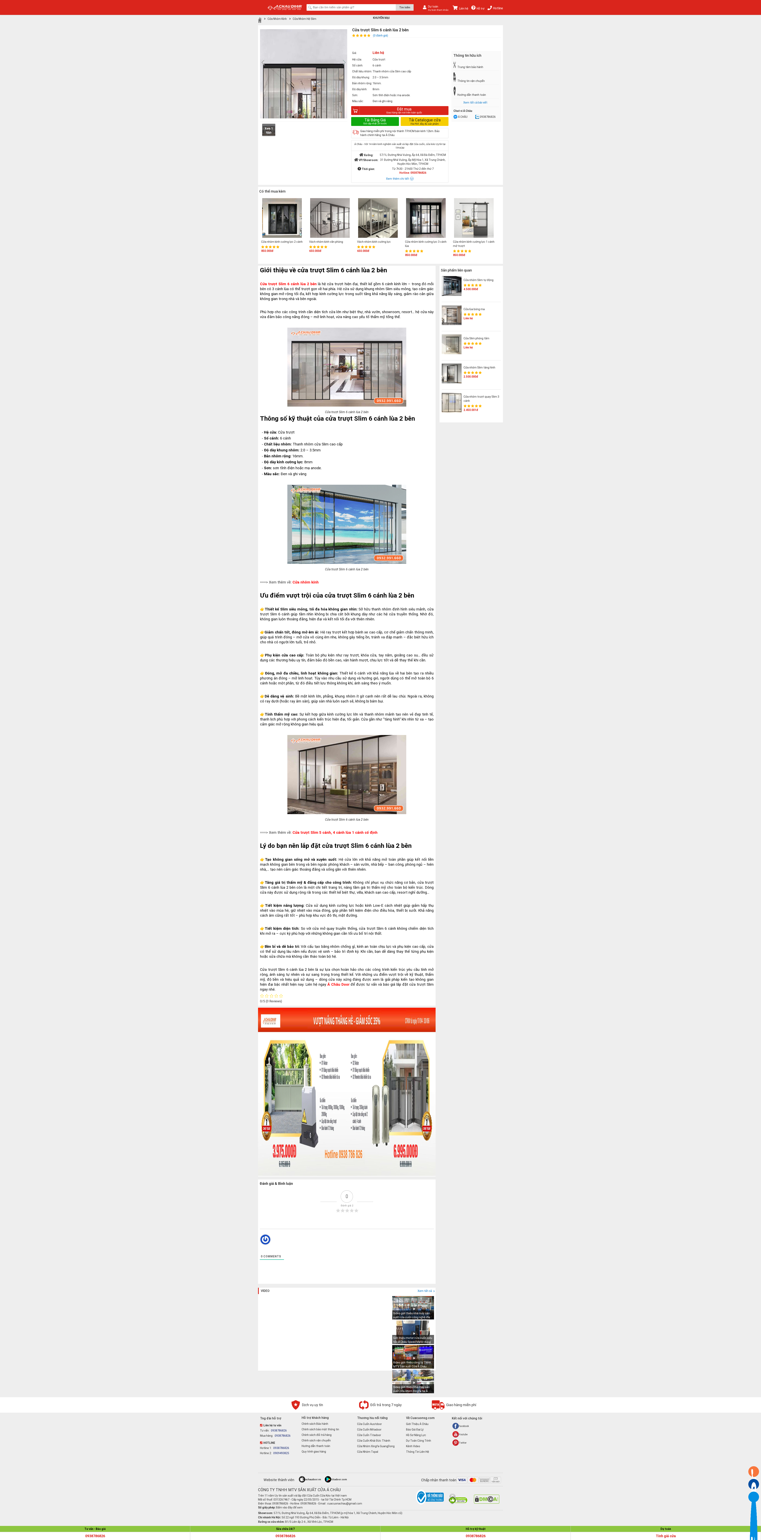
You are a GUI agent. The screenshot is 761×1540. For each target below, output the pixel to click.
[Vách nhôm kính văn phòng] (330, 218)
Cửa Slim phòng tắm (476, 338)
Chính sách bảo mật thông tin (320, 1429)
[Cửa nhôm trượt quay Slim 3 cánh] (452, 403)
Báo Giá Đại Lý (415, 1429)
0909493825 (281, 1453)
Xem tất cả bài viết (475, 102)
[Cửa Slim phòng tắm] (452, 344)
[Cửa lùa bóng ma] (452, 315)
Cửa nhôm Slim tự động (478, 280)
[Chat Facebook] (455, 117)
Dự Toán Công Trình (418, 1440)
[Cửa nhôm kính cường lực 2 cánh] (282, 218)
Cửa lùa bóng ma (474, 309)
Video (265, 1291)
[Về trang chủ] (260, 20)
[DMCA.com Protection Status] (486, 1502)
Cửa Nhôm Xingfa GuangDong (376, 1446)
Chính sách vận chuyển (316, 1440)
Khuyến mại (381, 17)
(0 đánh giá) (380, 35)
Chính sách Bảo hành (315, 1423)
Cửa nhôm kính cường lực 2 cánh (282, 241)
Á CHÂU (462, 116)
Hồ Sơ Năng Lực (416, 1435)
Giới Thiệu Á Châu (417, 1424)
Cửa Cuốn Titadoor (369, 1435)
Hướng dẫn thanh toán (316, 1446)
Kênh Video (413, 1446)
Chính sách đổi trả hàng (317, 1434)
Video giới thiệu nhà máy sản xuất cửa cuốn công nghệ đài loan (411, 1317)
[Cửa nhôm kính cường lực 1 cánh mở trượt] (474, 218)
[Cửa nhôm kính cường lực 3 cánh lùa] (426, 218)
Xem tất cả (425, 1290)
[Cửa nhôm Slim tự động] (452, 286)
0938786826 (488, 116)
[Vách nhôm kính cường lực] (378, 218)
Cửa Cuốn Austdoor (369, 1424)
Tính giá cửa (666, 1536)
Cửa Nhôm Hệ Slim (304, 18)
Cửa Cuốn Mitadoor (369, 1429)
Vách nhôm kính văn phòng (326, 241)
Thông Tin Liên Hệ (417, 1451)
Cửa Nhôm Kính (277, 18)
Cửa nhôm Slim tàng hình (479, 367)
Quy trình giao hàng (314, 1451)
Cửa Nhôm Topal (367, 1451)
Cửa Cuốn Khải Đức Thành (373, 1440)
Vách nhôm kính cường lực (374, 241)
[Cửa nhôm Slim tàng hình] (452, 373)
